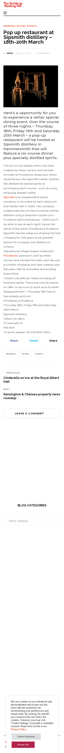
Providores (10, 255)
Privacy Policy (18, 729)
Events (32, 26)
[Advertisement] (32, 463)
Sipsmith (9, 197)
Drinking (9, 26)
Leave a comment (30, 413)
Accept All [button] (23, 745)
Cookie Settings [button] (26, 737)
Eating (21, 26)
